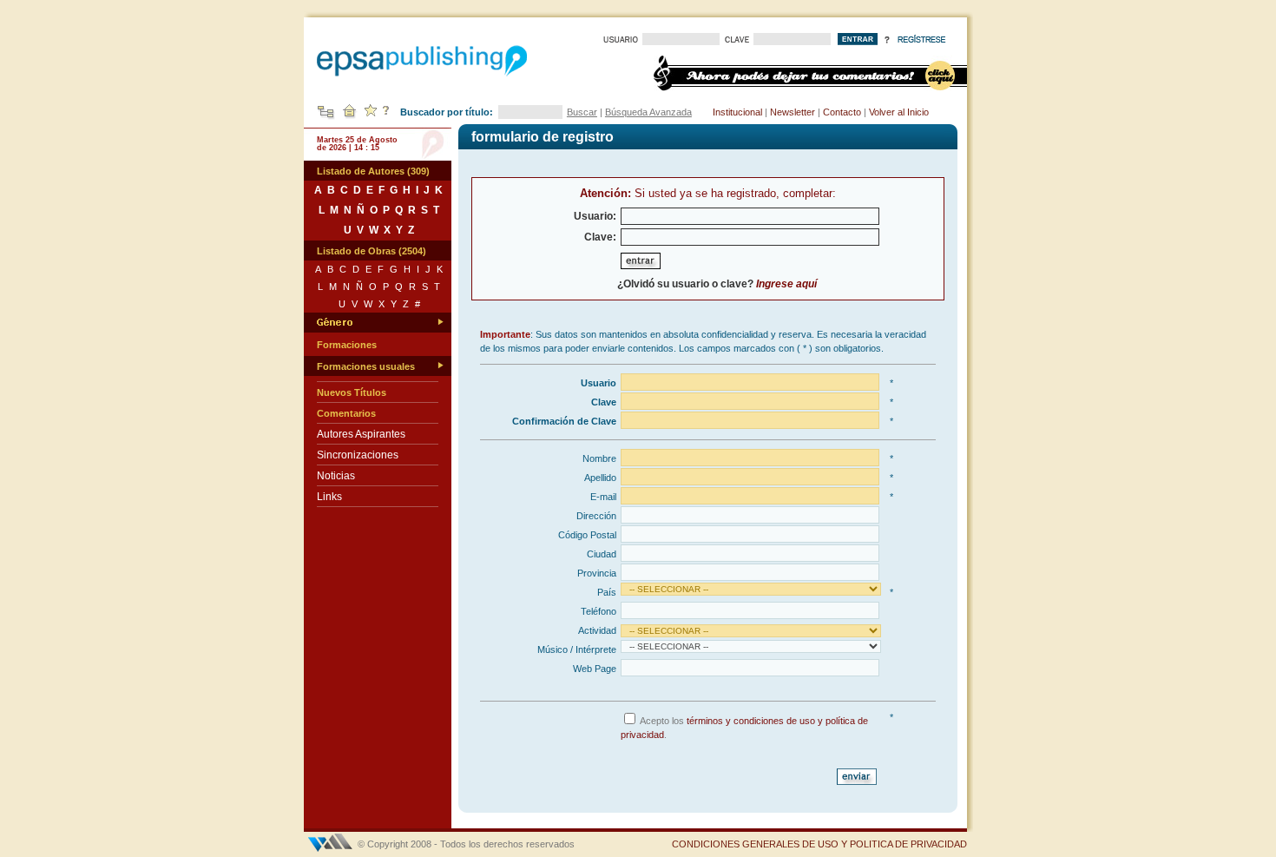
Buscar (582, 112)
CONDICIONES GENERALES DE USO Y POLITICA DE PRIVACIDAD (819, 844)
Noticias (336, 476)
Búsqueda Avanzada (648, 112)
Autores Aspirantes (361, 434)
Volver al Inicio (899, 112)
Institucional (737, 112)
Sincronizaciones (357, 455)
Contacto (842, 112)
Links (329, 497)
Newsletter (792, 112)
